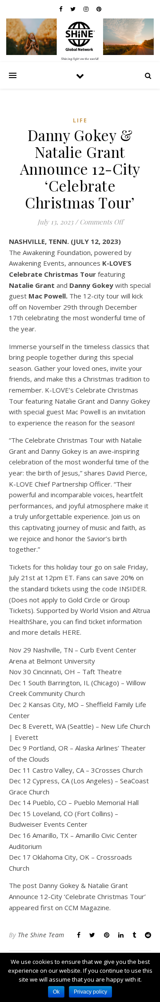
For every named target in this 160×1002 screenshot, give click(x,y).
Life (80, 120)
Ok (56, 992)
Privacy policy (90, 992)
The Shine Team (41, 935)
